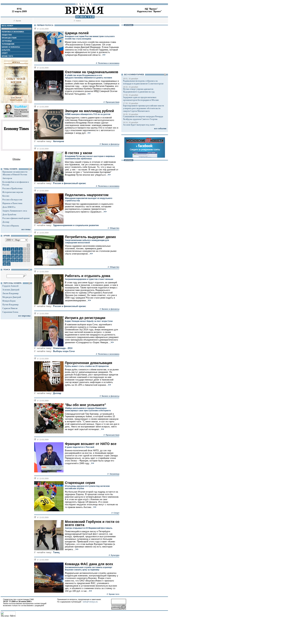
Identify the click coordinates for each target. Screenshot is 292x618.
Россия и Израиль (10, 225)
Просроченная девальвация (88, 363)
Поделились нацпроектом (86, 195)
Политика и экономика (108, 63)
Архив (18, 21)
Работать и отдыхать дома (87, 276)
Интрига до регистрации (85, 318)
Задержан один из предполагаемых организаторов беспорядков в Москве (141, 98)
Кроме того (114, 594)
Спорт (116, 513)
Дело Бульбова (9, 214)
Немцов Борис (9, 301)
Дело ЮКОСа (8, 207)
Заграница (114, 474)
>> (103, 55)
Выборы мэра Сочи (64, 351)
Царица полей (77, 33)
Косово (5, 196)
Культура (115, 555)
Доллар (5, 222)
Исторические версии (12, 192)
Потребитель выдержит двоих (90, 237)
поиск (78, 21)
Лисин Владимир (10, 293)
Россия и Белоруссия (12, 199)
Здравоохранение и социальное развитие (76, 225)
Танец (56, 552)
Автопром (7, 178)
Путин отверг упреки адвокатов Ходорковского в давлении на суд (138, 90)
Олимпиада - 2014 (62, 348)
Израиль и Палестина (12, 203)
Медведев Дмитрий (11, 297)
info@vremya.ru (90, 601)
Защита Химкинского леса (14, 210)
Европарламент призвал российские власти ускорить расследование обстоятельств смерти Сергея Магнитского (143, 108)
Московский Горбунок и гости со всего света (92, 523)
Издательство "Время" (149, 11)
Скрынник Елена (10, 312)
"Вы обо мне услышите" (85, 405)
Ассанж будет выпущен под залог (139, 124)
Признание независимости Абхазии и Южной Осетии (14, 173)
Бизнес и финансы (110, 144)
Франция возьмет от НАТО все (90, 444)
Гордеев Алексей (10, 286)
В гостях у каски (78, 153)
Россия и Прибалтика (12, 188)
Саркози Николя (9, 308)
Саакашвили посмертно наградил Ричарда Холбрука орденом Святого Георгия (143, 117)
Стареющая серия (80, 483)
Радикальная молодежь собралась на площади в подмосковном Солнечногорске (143, 82)
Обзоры (16, 159)
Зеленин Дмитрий (10, 289)
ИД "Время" (151, 9)
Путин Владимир (10, 304)
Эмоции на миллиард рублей (89, 111)
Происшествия (112, 102)
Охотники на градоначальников (91, 72)
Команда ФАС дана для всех (89, 564)
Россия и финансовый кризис (16, 218)
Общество (114, 228)
